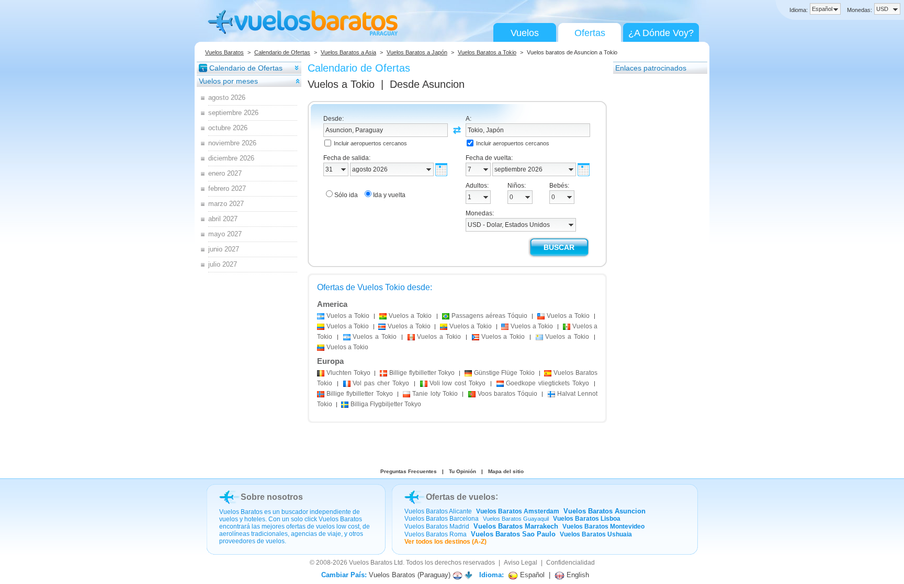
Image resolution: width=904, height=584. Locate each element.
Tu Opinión (462, 471)
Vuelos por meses (228, 81)
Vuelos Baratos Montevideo (603, 526)
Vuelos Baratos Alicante (438, 511)
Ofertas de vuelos (460, 497)
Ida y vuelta (389, 195)
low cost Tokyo (458, 383)
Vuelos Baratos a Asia (348, 52)
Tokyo (348, 372)
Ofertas (589, 33)
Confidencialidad (570, 562)
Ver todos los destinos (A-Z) (445, 541)
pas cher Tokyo (381, 383)
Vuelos (525, 33)
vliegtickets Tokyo (547, 383)
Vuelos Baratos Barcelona (441, 518)
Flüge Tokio (504, 372)
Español (531, 575)
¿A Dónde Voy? (661, 33)
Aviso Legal (520, 562)
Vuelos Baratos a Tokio (487, 52)
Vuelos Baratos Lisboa (586, 518)
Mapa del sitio (506, 471)
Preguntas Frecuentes (408, 471)
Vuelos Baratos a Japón (417, 52)
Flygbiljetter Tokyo (386, 404)
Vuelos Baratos (224, 52)
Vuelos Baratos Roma (435, 534)
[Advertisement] (655, 231)
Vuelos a (341, 84)
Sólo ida (346, 195)
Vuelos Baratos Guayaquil (516, 519)
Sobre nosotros (272, 497)
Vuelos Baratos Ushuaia (596, 534)
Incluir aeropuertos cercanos (370, 143)
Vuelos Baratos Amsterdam (517, 511)
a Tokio (347, 315)
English (576, 575)
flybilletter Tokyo (422, 372)
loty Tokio (435, 393)
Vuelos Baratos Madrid (436, 526)
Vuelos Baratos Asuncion (604, 511)
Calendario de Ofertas (282, 52)
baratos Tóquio (508, 393)
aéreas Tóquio (489, 315)
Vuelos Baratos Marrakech (515, 526)
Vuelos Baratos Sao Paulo (513, 534)
